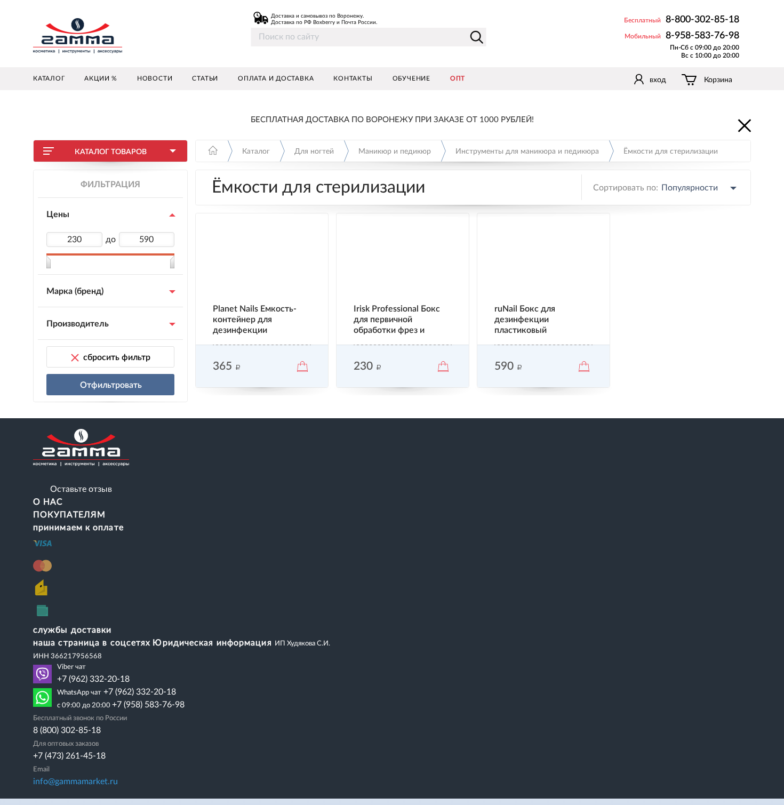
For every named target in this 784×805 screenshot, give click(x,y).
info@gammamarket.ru (75, 781)
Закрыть (743, 124)
